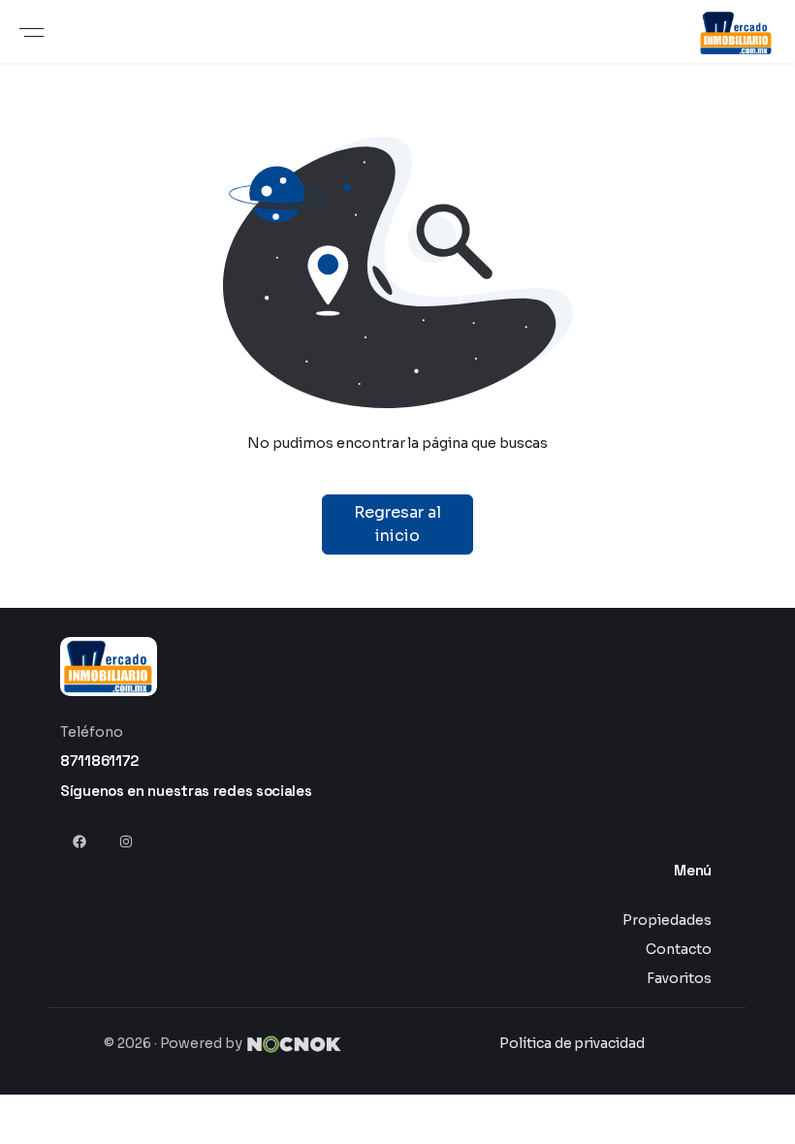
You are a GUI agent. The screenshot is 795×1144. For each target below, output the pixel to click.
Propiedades (667, 920)
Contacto (679, 949)
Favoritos (679, 978)
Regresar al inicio (397, 524)
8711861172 (99, 760)
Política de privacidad (572, 1043)
